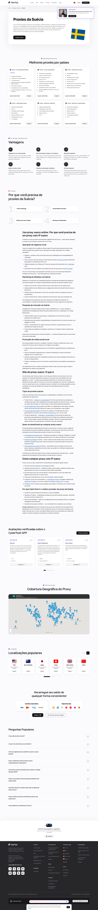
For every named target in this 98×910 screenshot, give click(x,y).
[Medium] (14, 873)
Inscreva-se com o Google (57, 715)
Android (58, 481)
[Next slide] (88, 653)
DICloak (33, 481)
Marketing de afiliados (30, 439)
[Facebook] (14, 868)
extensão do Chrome (53, 479)
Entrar (79, 2)
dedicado (36, 400)
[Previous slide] (84, 653)
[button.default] (67, 902)
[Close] (92, 9)
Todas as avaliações (83, 533)
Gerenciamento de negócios (32, 446)
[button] (32, 2)
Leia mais (20, 564)
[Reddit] (18, 873)
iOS (62, 481)
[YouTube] (18, 868)
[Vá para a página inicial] (13, 3)
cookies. (29, 908)
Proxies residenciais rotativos (32, 406)
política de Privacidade (76, 894)
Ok (68, 907)
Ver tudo (65, 861)
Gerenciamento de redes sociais (33, 435)
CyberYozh (38, 466)
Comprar (29, 95)
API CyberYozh (68, 268)
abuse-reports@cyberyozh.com (80, 901)
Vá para (14, 671)
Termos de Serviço (86, 894)
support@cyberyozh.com (15, 865)
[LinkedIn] (22, 868)
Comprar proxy (19, 37)
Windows (52, 481)
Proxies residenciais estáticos (32, 411)
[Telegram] (10, 868)
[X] (10, 873)
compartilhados (45, 400)
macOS (67, 481)
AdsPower (27, 481)
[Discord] (22, 873)
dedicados (41, 415)
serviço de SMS (62, 259)
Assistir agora (72, 16)
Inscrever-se (85, 2)
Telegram (50, 836)
